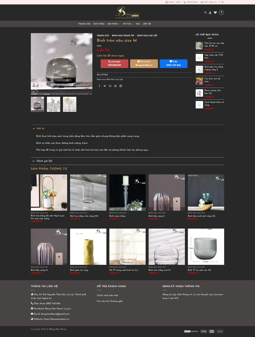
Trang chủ (84, 24)
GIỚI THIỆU (99, 24)
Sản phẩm (112, 24)
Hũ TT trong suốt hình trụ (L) (123, 270)
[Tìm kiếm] (205, 12)
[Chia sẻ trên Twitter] (104, 86)
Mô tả (40, 128)
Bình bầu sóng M (39, 270)
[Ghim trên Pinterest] (115, 86)
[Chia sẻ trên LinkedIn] (120, 86)
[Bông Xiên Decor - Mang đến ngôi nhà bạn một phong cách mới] (127, 12)
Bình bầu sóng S (157, 216)
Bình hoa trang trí (123, 36)
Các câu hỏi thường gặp (109, 301)
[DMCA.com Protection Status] (191, 331)
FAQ (138, 24)
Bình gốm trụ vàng (79, 270)
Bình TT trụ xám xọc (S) (199, 270)
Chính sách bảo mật (107, 295)
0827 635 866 (53, 303)
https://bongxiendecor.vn (56, 319)
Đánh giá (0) (44, 161)
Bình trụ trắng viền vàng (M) (84, 216)
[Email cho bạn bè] (110, 86)
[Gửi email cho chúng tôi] (223, 2)
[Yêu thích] (215, 12)
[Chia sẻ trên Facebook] (99, 86)
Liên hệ (147, 24)
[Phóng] (35, 91)
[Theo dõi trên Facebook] (220, 2)
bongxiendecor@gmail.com (54, 314)
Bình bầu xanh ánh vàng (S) (201, 216)
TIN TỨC (127, 24)
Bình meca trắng (117, 216)
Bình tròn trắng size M (159, 270)
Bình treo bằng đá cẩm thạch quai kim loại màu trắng (47, 217)
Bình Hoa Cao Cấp (147, 36)
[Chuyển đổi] (34, 128)
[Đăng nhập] (210, 12)
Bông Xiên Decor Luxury (57, 309)
